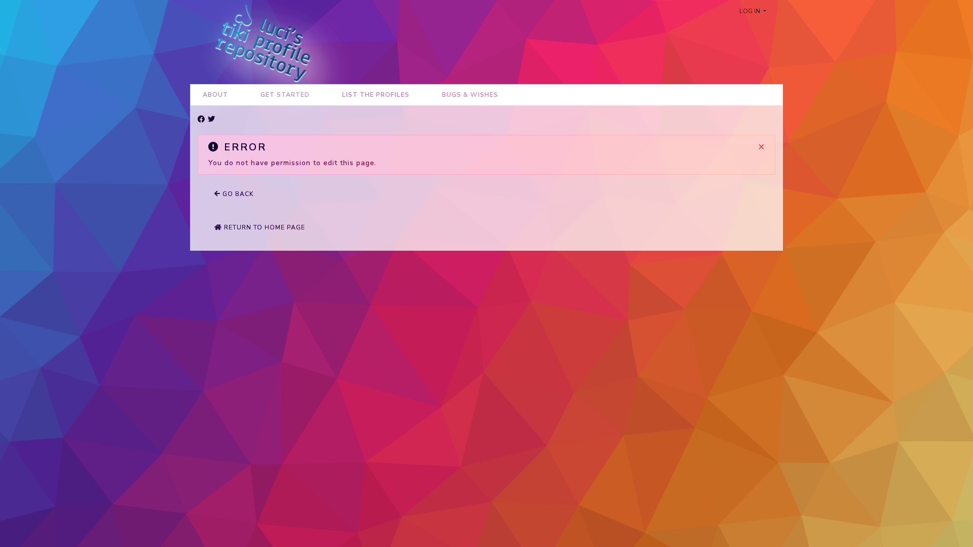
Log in (750, 11)
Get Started (285, 95)
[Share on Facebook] (201, 119)
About (215, 95)
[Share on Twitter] (211, 119)
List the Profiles (375, 95)
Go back (237, 194)
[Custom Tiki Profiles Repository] (259, 41)
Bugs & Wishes (470, 95)
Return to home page (263, 227)
